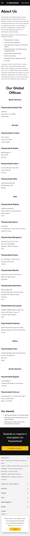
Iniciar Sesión (25, 3)
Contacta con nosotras (15, 448)
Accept (15, 529)
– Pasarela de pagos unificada (11, 468)
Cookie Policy (18, 525)
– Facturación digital (9, 471)
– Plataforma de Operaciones (11, 474)
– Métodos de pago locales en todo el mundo (15, 466)
